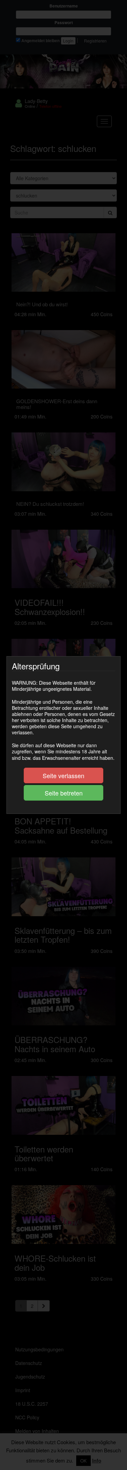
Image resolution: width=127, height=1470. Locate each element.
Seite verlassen (63, 775)
